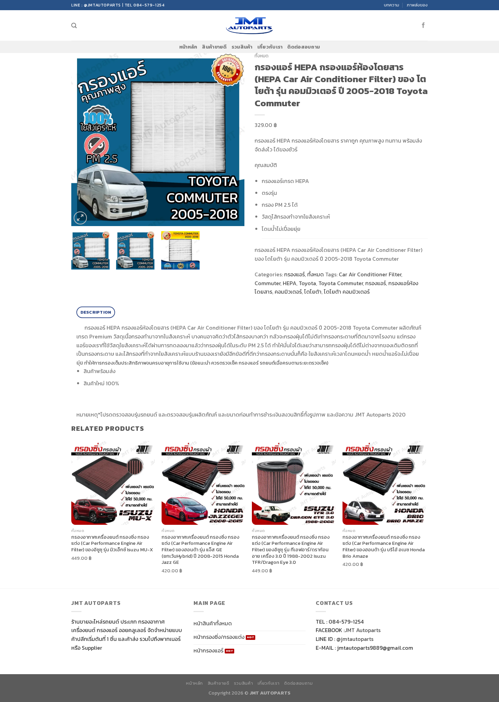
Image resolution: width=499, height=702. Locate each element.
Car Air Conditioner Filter (370, 274)
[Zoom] (80, 218)
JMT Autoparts (363, 630)
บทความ (391, 5)
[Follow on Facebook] (423, 25)
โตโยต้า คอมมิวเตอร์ (347, 292)
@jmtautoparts (354, 639)
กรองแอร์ (294, 274)
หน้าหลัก (188, 47)
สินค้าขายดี (214, 47)
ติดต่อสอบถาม (303, 47)
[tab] (95, 312)
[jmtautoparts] (249, 26)
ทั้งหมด (262, 55)
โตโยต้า (312, 292)
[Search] (74, 25)
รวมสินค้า (242, 47)
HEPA (289, 283)
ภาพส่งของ (417, 5)
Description (95, 312)
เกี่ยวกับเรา (270, 47)
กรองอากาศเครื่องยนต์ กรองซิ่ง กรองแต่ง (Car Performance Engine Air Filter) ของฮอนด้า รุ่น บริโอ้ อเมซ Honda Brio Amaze (384, 546)
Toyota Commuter (340, 283)
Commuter (267, 283)
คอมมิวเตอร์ (288, 292)
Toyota (307, 283)
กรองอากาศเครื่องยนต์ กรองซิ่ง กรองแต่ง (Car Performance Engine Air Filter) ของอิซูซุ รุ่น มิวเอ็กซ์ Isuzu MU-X (112, 543)
